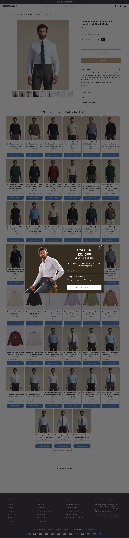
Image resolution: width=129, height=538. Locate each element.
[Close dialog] (101, 247)
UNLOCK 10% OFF (84, 287)
